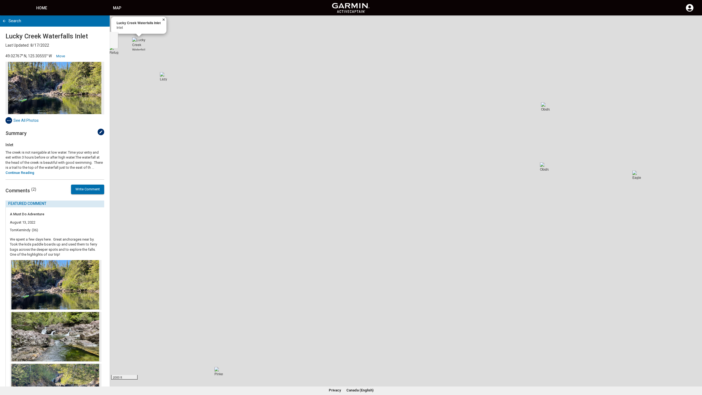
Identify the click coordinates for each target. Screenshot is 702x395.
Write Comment (87, 189)
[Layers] (692, 24)
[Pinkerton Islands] (218, 371)
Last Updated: (17, 45)
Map (117, 8)
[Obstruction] (544, 166)
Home (41, 8)
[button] (695, 370)
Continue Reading (19, 173)
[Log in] (689, 11)
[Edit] (101, 132)
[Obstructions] (545, 106)
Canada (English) (359, 390)
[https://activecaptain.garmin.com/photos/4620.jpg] (54, 88)
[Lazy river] (164, 76)
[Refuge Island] (113, 50)
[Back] (4, 21)
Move (60, 56)
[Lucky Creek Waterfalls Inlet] (138, 43)
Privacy (335, 390)
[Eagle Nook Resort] (636, 175)
